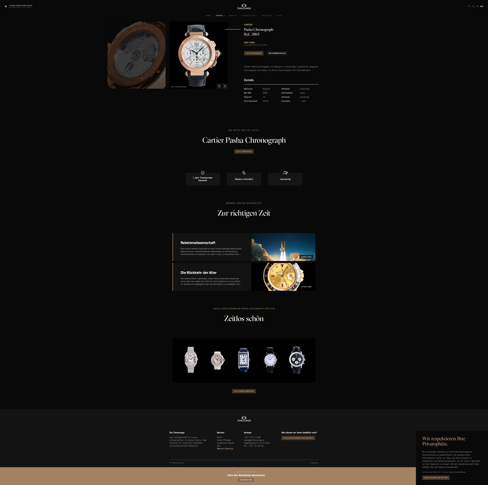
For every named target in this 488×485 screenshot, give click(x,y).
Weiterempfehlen (277, 53)
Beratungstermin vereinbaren (298, 438)
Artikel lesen (306, 257)
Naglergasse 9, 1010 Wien (257, 443)
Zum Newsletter (246, 480)
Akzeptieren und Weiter (436, 478)
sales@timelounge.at (254, 440)
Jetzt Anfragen (253, 53)
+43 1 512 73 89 (252, 437)
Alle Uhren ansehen (244, 391)
